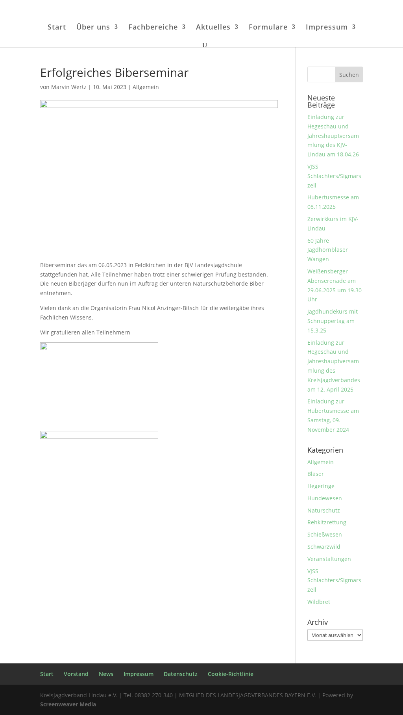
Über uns (93, 28)
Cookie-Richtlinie (230, 674)
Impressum (327, 28)
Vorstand (76, 674)
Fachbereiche (153, 28)
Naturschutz (323, 510)
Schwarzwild (323, 546)
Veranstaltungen (329, 559)
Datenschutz (181, 674)
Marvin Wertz (69, 87)
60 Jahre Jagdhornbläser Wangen (327, 250)
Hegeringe (321, 486)
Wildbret (318, 601)
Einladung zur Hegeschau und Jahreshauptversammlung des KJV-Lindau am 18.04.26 (333, 135)
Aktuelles (213, 28)
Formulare (268, 28)
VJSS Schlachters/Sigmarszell (334, 176)
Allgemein (146, 87)
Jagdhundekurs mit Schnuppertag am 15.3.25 (332, 321)
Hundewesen (324, 498)
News (106, 674)
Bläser (315, 473)
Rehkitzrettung (326, 522)
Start (57, 28)
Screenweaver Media (68, 704)
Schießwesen (324, 534)
